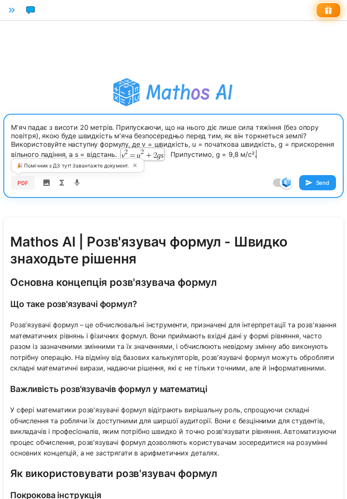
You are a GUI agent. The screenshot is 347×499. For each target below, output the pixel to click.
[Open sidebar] (11, 10)
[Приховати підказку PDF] (135, 165)
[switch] (286, 182)
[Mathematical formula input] (61, 182)
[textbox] (173, 142)
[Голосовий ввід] (77, 182)
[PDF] (23, 182)
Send (322, 182)
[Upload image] (46, 182)
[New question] (30, 10)
